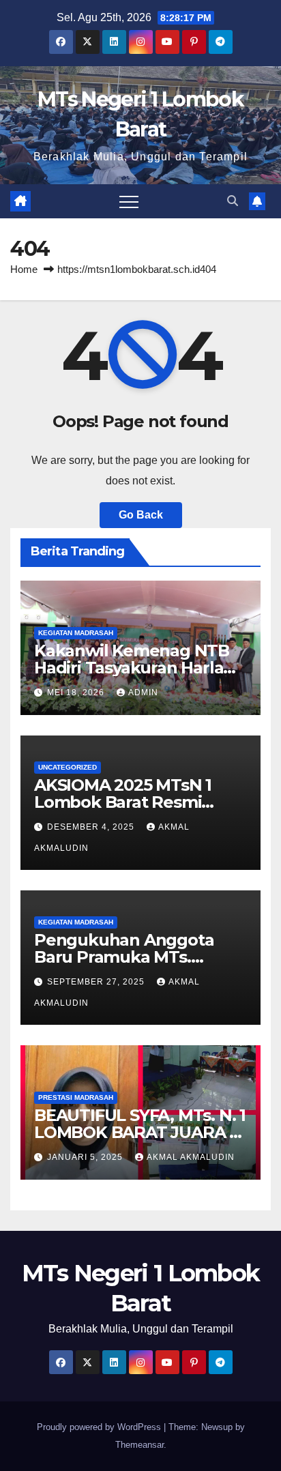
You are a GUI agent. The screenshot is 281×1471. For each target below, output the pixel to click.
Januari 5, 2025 (86, 1157)
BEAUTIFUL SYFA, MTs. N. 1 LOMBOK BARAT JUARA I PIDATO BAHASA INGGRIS (140, 1132)
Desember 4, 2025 (92, 827)
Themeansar (139, 1445)
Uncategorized (67, 767)
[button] (232, 201)
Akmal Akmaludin (191, 1157)
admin (143, 692)
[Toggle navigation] (128, 201)
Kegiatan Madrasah (75, 633)
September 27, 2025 (97, 982)
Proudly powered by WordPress (100, 1427)
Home (24, 269)
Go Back (141, 515)
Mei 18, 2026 (77, 692)
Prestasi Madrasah (75, 1097)
